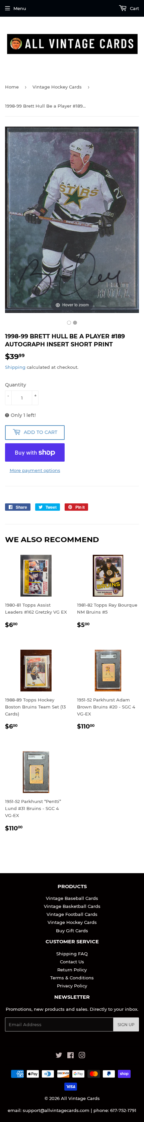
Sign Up (126, 1024)
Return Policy (72, 969)
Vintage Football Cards (72, 914)
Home (12, 87)
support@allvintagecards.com (56, 1110)
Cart (134, 8)
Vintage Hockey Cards (57, 87)
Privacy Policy (72, 985)
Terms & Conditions (72, 977)
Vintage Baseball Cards (72, 898)
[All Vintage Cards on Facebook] (70, 1056)
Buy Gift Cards (72, 930)
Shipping (15, 367)
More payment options (35, 470)
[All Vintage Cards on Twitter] (59, 1056)
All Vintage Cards (80, 1098)
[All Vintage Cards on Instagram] (82, 1056)
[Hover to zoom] (72, 219)
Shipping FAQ (72, 953)
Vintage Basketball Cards (72, 906)
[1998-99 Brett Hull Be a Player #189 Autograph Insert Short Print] (69, 323)
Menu (19, 8)
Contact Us (72, 961)
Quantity (15, 385)
